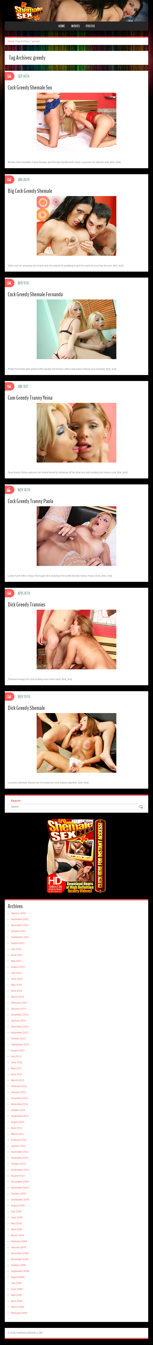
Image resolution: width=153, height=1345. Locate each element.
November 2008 (19, 1259)
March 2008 (17, 1307)
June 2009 (17, 1217)
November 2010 (19, 1157)
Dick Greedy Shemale (26, 708)
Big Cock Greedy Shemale (30, 191)
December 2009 (19, 1181)
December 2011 (19, 1098)
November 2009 (19, 1187)
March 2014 (17, 996)
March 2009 (17, 1235)
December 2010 (19, 1152)
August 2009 (18, 1205)
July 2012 (16, 1056)
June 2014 (17, 979)
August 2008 (18, 1277)
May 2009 (16, 1223)
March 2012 (17, 1080)
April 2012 (16, 1074)
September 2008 (20, 1271)
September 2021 (20, 937)
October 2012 (18, 1038)
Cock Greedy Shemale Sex (30, 88)
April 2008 (16, 1301)
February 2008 (19, 1313)
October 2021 (18, 931)
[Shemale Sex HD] (76, 10)
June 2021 (17, 955)
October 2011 (18, 1110)
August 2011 (18, 1122)
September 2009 (20, 1199)
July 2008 (16, 1283)
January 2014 (18, 1008)
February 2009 (19, 1241)
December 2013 (19, 1014)
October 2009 (18, 1193)
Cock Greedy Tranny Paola (30, 501)
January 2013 (18, 1020)
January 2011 (18, 1146)
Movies (75, 26)
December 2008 (19, 1253)
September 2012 (20, 1044)
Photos (90, 26)
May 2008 (16, 1295)
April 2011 (16, 1128)
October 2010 (18, 1163)
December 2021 (19, 919)
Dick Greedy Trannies (26, 605)
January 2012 (18, 1092)
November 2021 (19, 925)
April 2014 (16, 990)
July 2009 (16, 1211)
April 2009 (16, 1229)
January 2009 (18, 1247)
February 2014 (19, 1002)
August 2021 (18, 943)
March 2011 (17, 1134)
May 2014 (16, 984)
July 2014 (16, 973)
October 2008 (18, 1265)
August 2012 (18, 1050)
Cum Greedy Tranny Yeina (30, 398)
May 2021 (16, 961)
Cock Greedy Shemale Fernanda (35, 294)
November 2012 (19, 1032)
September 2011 (20, 1116)
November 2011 (19, 1104)
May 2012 (16, 1068)
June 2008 (17, 1289)
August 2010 (18, 1175)
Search (16, 800)
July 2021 (16, 949)
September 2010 (20, 1169)
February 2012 (19, 1086)
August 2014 (18, 967)
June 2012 (17, 1062)
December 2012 (19, 1026)
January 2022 (18, 913)
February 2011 (19, 1140)
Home (61, 26)
